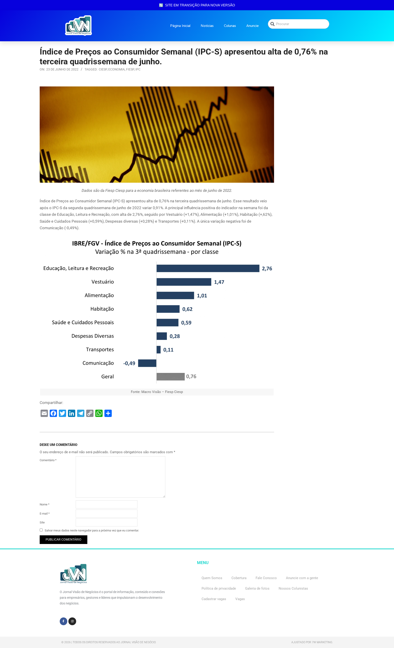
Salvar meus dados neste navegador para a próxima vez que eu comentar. (92, 530)
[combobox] (298, 24)
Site (42, 522)
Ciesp (103, 69)
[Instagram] (72, 621)
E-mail (45, 513)
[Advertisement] (318, 114)
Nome (44, 504)
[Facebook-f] (63, 621)
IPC (137, 69)
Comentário (48, 460)
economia (116, 69)
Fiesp (130, 69)
